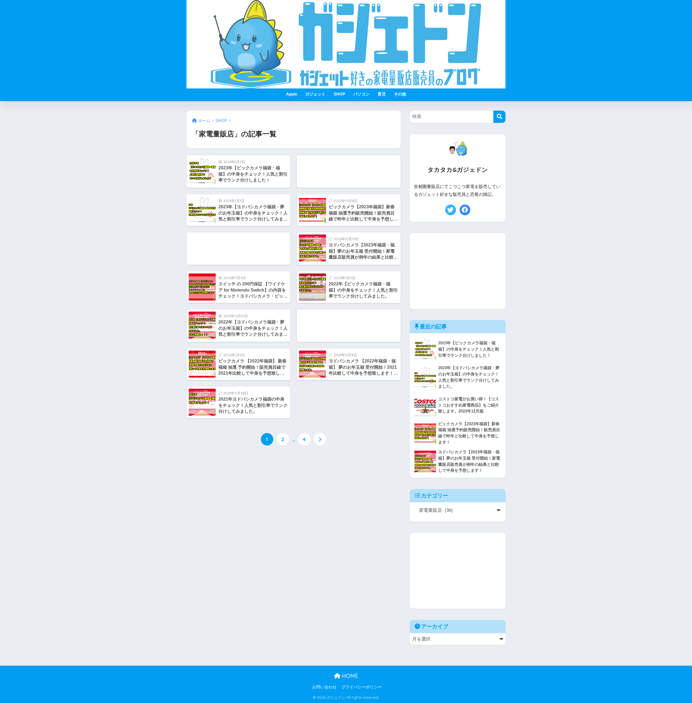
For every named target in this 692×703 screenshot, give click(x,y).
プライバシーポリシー (361, 687)
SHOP (339, 94)
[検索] (499, 117)
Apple (291, 94)
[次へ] (320, 439)
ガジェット (315, 94)
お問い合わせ (324, 687)
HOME (349, 675)
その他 (400, 94)
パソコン (361, 94)
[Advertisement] (349, 171)
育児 (382, 94)
